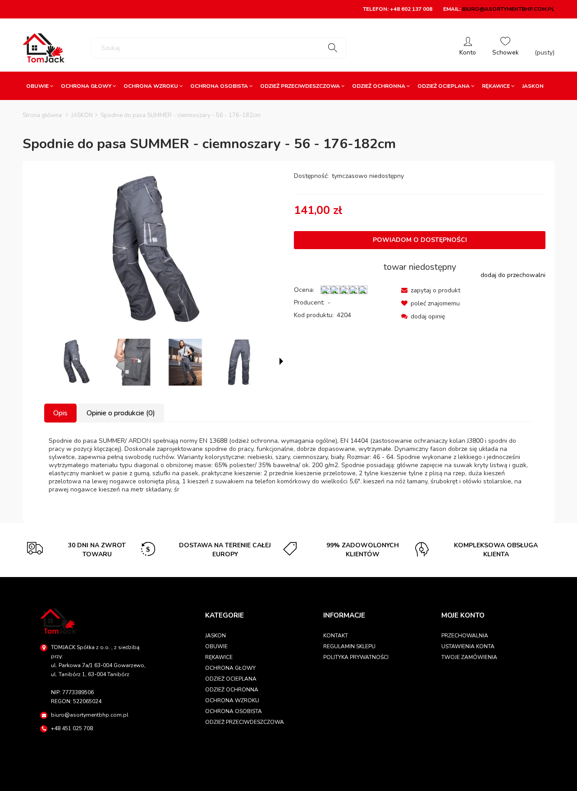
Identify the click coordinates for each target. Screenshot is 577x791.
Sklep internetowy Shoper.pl (288, 780)
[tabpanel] (288, 465)
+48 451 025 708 (72, 728)
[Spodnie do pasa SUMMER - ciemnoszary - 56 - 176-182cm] (77, 362)
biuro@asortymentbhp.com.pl (508, 9)
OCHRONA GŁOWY (230, 668)
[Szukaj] (332, 47)
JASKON (215, 635)
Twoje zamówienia (469, 657)
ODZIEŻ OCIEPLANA (230, 678)
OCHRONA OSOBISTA (233, 711)
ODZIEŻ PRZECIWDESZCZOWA (244, 722)
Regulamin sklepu (349, 646)
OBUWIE (216, 646)
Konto (467, 48)
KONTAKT (335, 635)
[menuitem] (40, 86)
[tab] (61, 413)
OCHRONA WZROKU (232, 700)
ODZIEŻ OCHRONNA (231, 689)
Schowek (505, 48)
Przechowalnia (464, 635)
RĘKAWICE (219, 657)
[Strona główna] (43, 48)
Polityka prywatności (356, 657)
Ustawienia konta (468, 646)
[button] (430, 290)
